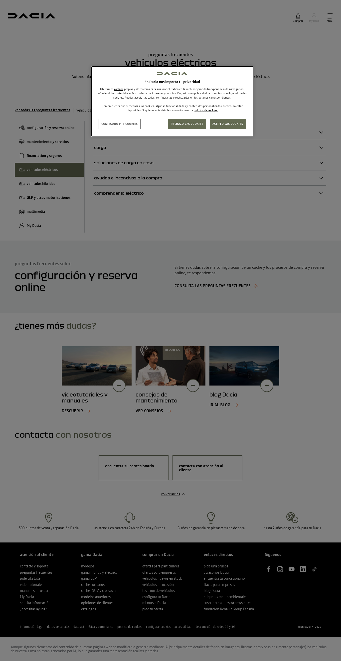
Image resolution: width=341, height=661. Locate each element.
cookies (118, 89)
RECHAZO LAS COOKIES (187, 124)
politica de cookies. (206, 110)
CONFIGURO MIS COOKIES (119, 124)
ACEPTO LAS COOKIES (227, 124)
